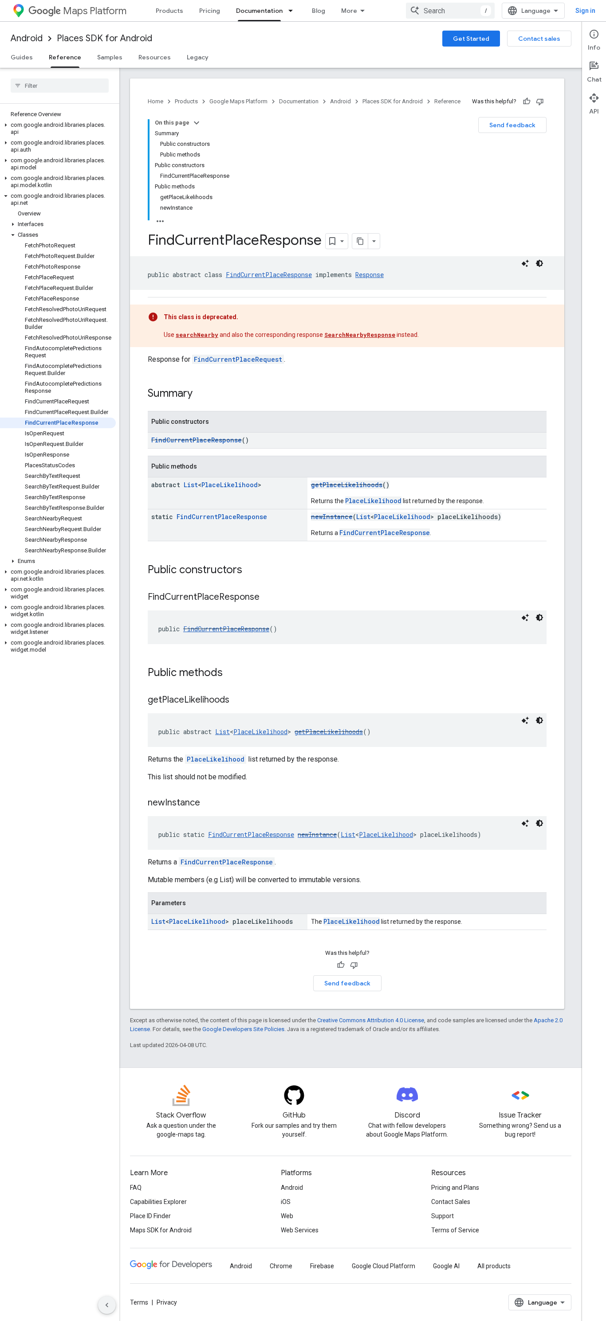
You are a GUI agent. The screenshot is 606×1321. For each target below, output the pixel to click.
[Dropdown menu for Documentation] (293, 10)
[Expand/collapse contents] (196, 122)
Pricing (209, 11)
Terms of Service (455, 1230)
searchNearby (197, 334)
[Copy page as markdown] (360, 241)
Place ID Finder (150, 1215)
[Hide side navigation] (107, 1305)
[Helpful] (526, 101)
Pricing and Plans (455, 1187)
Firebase (322, 1266)
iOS (286, 1201)
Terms (139, 1302)
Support (442, 1215)
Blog (318, 11)
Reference (65, 57)
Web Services (300, 1230)
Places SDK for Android (104, 38)
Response (369, 274)
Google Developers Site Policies (243, 1029)
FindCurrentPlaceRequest (238, 359)
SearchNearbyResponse (359, 334)
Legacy (198, 57)
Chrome (281, 1266)
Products (169, 11)
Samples (109, 57)
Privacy (167, 1302)
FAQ (136, 1187)
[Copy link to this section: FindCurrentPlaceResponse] (268, 597)
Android (27, 38)
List (191, 485)
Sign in (585, 10)
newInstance (332, 516)
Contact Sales (450, 1201)
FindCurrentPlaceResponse (269, 274)
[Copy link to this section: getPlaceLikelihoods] (238, 700)
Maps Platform (94, 11)
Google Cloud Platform (383, 1266)
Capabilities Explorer (158, 1201)
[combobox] (450, 11)
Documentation (259, 11)
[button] (58, 128)
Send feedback (512, 125)
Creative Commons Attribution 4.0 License (370, 1020)
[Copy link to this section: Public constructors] (251, 570)
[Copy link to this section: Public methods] (231, 673)
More (349, 11)
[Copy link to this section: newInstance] (209, 803)
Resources (154, 57)
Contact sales (539, 39)
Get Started (471, 39)
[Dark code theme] (539, 263)
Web (287, 1215)
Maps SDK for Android (161, 1230)
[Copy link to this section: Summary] (201, 394)
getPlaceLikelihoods (346, 485)
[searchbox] (60, 85)
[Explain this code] (525, 263)
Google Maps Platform (238, 101)
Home (155, 101)
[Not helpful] (540, 101)
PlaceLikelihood (229, 485)
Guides (22, 57)
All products (494, 1266)
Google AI (446, 1266)
